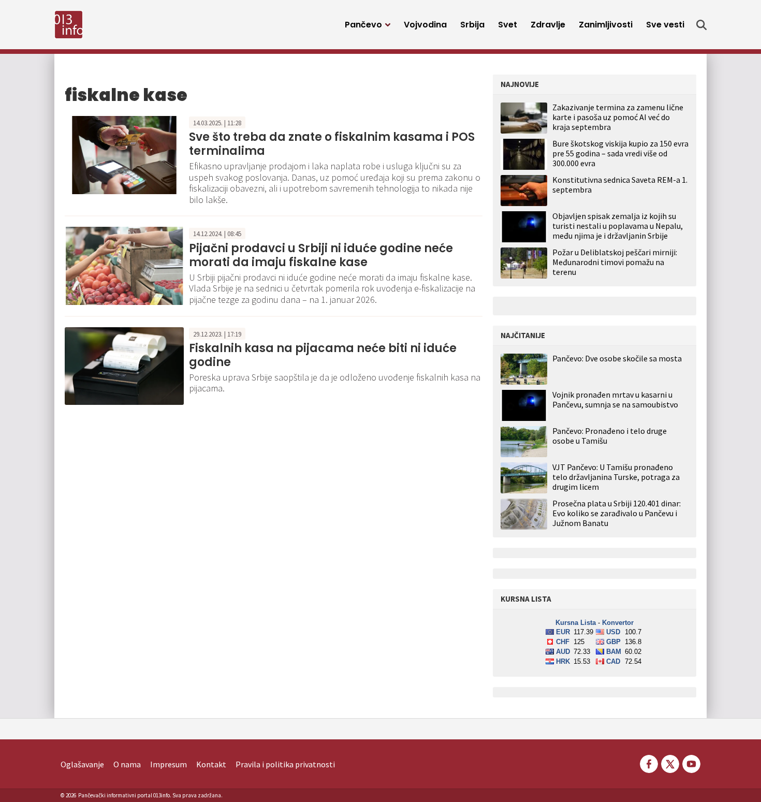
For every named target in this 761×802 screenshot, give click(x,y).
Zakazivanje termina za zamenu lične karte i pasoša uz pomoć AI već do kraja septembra (617, 117)
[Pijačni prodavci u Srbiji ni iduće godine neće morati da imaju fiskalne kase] (124, 265)
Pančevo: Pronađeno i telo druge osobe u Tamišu (609, 436)
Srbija (472, 25)
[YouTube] (690, 762)
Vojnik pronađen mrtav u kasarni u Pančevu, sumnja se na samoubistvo (615, 400)
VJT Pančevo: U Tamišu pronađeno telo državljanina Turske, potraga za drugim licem (616, 477)
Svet (507, 25)
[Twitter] (670, 762)
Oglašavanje (82, 764)
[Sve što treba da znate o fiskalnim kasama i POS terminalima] (124, 154)
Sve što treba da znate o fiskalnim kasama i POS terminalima (332, 143)
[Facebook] (649, 762)
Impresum (168, 764)
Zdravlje (548, 25)
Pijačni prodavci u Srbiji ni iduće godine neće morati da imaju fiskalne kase (321, 255)
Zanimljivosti (606, 25)
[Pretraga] (701, 24)
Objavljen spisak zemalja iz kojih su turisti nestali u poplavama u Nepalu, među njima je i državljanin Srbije (617, 226)
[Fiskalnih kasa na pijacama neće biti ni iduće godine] (124, 365)
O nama (127, 764)
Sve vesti (665, 25)
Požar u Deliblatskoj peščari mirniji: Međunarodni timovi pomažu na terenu (614, 262)
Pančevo (363, 25)
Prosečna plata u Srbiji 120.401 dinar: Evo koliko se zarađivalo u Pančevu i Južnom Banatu (616, 513)
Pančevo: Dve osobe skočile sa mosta (617, 358)
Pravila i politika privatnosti (285, 764)
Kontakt (211, 764)
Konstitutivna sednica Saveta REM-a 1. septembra (619, 184)
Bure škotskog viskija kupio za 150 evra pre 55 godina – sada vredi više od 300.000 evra (620, 153)
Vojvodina (425, 25)
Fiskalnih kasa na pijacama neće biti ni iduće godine (323, 355)
